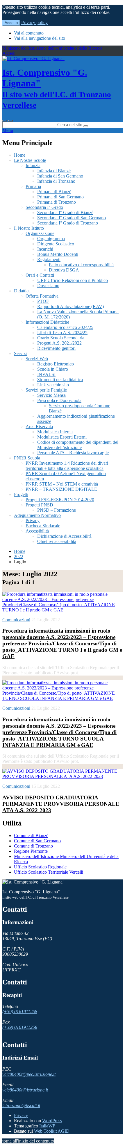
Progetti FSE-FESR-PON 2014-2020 (60, 499)
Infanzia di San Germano (60, 175)
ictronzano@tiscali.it (21, 1105)
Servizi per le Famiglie (46, 390)
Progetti (21, 494)
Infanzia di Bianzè (54, 170)
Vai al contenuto (29, 32)
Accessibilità (37, 530)
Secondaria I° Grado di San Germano (71, 217)
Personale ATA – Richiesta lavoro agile (73, 452)
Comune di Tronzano (33, 845)
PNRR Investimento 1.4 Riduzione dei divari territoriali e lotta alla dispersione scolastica (67, 466)
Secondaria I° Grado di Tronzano (67, 222)
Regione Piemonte (31, 851)
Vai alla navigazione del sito (39, 38)
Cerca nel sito (69, 124)
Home (19, 155)
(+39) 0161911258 (19, 1011)
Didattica (22, 290)
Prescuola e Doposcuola (59, 400)
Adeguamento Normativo (37, 515)
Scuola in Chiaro (52, 369)
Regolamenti (48, 259)
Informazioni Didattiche (47, 322)
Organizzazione (40, 233)
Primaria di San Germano (60, 196)
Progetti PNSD (39, 504)
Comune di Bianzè (31, 835)
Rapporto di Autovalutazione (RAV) (70, 306)
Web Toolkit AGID (51, 1131)
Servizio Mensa (51, 395)
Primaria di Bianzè (54, 191)
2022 (18, 556)
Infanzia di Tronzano (56, 181)
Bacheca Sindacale (43, 525)
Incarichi (45, 249)
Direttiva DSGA (64, 269)
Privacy (33, 520)
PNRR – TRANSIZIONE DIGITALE (61, 489)
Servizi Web (37, 358)
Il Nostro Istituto (29, 228)
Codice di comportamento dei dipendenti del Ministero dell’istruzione (77, 445)
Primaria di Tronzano (56, 202)
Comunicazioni (16, 619)
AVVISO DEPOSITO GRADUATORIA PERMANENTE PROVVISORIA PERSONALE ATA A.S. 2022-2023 (60, 803)
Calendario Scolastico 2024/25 (65, 327)
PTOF (43, 301)
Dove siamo (48, 285)
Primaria (33, 186)
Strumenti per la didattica (60, 379)
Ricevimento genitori (56, 348)
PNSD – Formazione (56, 510)
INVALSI (46, 374)
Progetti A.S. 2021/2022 (59, 343)
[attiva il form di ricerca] (4, 121)
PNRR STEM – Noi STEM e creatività (62, 483)
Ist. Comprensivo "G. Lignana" (56, 88)
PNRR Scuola (27, 457)
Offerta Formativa (42, 296)
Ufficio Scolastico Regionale (40, 866)
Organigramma (51, 238)
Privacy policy (34, 22)
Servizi (20, 353)
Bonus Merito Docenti (57, 254)
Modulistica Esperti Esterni (62, 436)
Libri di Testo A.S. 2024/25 (62, 332)
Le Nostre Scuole (30, 160)
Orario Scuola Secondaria (60, 337)
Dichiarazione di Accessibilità (64, 536)
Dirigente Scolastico (55, 243)
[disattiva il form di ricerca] (10, 121)
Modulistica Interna (55, 431)
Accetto (11, 23)
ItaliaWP (47, 1125)
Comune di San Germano (37, 840)
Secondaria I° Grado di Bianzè (65, 212)
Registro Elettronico (55, 363)
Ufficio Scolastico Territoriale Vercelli (48, 872)
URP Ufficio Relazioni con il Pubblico (72, 280)
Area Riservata (39, 426)
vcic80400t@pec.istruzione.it (29, 1074)
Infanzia (33, 165)
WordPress (52, 1120)
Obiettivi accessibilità (56, 541)
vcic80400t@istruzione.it (25, 1089)
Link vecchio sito (53, 384)
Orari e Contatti (40, 275)
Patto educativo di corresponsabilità (81, 264)
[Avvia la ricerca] (85, 126)
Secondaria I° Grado (44, 207)
